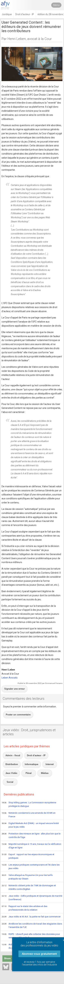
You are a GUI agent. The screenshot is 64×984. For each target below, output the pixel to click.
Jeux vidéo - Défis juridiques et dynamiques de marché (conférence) (32, 898)
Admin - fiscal (12, 755)
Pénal (29, 773)
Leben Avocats (10, 677)
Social (10, 782)
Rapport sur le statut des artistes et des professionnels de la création (24, 908)
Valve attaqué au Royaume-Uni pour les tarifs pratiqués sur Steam (27, 877)
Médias (44, 773)
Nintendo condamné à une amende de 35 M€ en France (28, 815)
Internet (50, 764)
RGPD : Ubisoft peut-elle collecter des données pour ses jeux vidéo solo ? (31, 936)
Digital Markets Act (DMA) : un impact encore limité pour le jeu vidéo (30, 825)
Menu (56, 5)
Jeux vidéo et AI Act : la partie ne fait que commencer (31, 916)
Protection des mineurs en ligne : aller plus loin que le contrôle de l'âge (31, 835)
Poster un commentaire (18, 714)
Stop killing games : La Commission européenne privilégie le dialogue (29, 804)
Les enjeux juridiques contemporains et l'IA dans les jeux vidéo (31, 866)
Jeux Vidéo (11, 773)
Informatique (31, 764)
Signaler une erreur (14, 689)
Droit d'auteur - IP (36, 755)
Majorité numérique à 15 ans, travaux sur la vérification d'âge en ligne (31, 846)
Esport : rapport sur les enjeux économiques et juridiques (28, 856)
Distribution (11, 764)
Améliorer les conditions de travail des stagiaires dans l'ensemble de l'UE (32, 925)
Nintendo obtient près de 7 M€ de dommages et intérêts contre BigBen (29, 887)
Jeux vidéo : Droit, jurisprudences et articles (29, 732)
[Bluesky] (5, 966)
